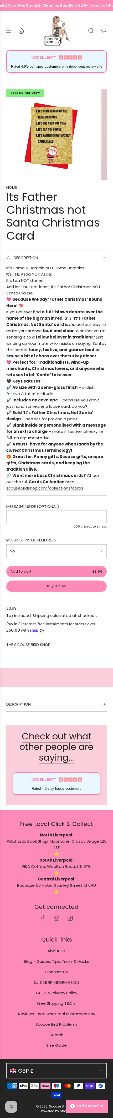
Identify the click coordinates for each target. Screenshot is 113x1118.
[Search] (91, 30)
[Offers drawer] (21, 30)
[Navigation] (8, 30)
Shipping (41, 615)
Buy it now (56, 586)
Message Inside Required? (31, 540)
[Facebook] (43, 918)
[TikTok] (70, 918)
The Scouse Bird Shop (28, 644)
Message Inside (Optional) (32, 506)
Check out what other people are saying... (56, 747)
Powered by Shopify (56, 1111)
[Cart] (103, 30)
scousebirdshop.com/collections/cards (44, 488)
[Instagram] (56, 918)
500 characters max (90, 526)
